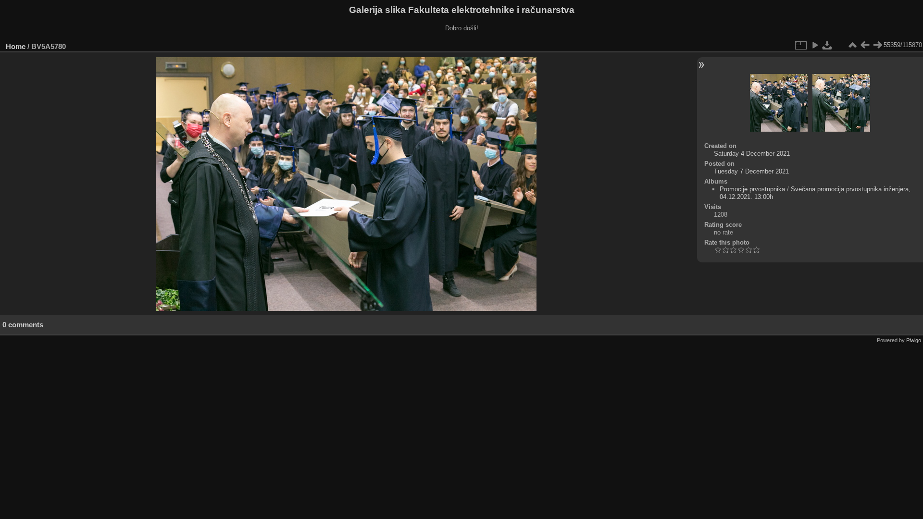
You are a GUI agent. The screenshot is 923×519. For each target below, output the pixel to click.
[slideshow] (815, 45)
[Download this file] (827, 45)
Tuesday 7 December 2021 (751, 171)
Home (15, 46)
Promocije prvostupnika (752, 189)
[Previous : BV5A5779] (865, 45)
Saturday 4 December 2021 (752, 153)
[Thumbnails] (852, 45)
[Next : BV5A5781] (877, 45)
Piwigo (913, 340)
